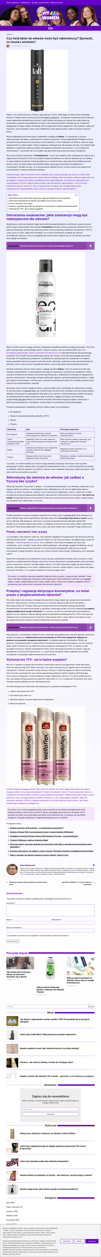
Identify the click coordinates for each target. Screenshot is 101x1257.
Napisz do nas (56, 2)
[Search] (94, 28)
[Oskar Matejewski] (12, 869)
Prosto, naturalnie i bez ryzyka (20, 204)
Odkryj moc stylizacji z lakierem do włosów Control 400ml (47, 1133)
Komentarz (11, 903)
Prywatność (25, 2)
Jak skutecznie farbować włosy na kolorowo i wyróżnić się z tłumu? (18, 974)
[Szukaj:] (47, 1006)
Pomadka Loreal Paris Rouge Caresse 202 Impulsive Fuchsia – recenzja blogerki (44, 836)
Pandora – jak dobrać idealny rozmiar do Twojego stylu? (46, 1062)
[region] (50, 1240)
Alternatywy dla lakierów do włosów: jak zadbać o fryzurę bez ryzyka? (35, 201)
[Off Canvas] (7, 28)
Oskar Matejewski (15, 46)
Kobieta (9, 1216)
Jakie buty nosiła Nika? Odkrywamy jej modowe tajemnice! (48, 1034)
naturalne (22, 399)
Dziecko (9, 1211)
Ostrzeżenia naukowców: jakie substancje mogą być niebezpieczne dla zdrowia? (40, 198)
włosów (47, 450)
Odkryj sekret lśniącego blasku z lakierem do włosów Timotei (50, 989)
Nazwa (9, 920)
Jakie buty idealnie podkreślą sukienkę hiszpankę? (44, 1161)
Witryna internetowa (13, 927)
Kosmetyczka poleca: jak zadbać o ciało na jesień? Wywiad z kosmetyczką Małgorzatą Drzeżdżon (52, 851)
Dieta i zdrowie (12, 1207)
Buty (8, 1203)
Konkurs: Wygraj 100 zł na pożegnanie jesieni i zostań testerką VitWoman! (41, 832)
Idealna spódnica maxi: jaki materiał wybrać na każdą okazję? (49, 1048)
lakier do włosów (52, 117)
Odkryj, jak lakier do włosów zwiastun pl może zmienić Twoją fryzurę (39, 855)
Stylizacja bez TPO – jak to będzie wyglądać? (26, 209)
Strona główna (12, 2)
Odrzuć (79, 1241)
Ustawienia (66, 1241)
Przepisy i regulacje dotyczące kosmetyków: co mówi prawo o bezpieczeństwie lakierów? (43, 206)
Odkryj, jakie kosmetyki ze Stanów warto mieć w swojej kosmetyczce (80, 980)
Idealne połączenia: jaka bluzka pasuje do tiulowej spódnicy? (49, 1189)
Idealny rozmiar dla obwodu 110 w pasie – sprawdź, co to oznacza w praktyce (57, 1076)
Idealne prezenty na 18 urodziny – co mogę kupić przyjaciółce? (37, 828)
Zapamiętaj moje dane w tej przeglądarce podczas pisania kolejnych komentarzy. (38, 936)
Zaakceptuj (92, 1241)
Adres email (56, 920)
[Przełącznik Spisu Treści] (75, 195)
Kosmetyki (9, 34)
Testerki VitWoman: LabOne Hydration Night (29, 840)
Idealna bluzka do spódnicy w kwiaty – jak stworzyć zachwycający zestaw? (56, 1175)
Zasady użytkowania (40, 2)
